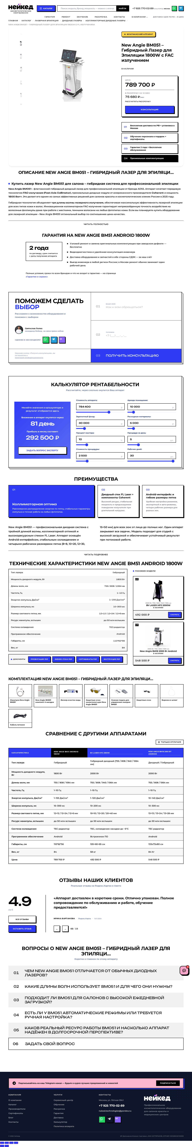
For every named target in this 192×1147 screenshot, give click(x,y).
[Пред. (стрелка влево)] (2, 1146)
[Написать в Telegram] (54, 340)
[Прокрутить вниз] (21, 104)
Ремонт (66, 17)
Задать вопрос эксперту (42, 450)
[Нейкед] (157, 1097)
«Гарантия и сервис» (37, 276)
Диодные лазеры (72, 21)
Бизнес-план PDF (63, 659)
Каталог (26, 21)
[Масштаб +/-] (16, 1143)
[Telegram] (181, 8)
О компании (139, 17)
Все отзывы (22, 919)
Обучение (82, 17)
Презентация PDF (39, 659)
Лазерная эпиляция (46, 21)
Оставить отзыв (22, 929)
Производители (16, 1109)
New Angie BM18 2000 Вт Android (159, 753)
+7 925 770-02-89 (111, 1105)
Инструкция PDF (112, 659)
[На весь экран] (11, 1143)
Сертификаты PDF (88, 659)
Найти (122, 8)
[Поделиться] (7, 1143)
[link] (149, 127)
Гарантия (50, 17)
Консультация (150, 109)
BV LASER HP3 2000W (100, 753)
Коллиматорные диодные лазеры (105, 21)
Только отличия (171, 742)
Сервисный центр (63, 1100)
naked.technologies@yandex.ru (115, 1111)
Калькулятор (60, 1122)
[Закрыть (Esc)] (2, 1143)
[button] (44, 73)
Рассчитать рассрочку (138, 101)
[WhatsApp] (174, 8)
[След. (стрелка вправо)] (7, 1146)
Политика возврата (64, 1126)
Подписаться (168, 1083)
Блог (10, 1117)
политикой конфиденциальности (29, 358)
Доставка (58, 1117)
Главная (13, 21)
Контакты (119, 17)
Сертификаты (15, 1113)
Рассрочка (101, 17)
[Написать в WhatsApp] (46, 340)
